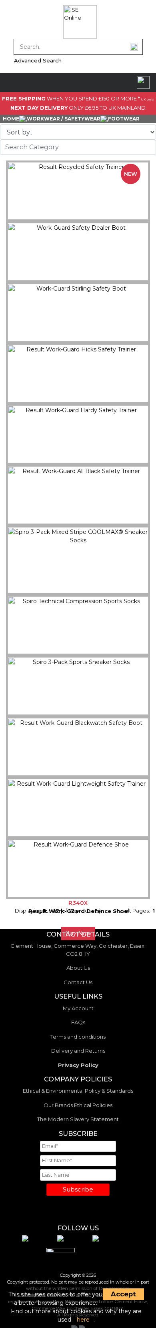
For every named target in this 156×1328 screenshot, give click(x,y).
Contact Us (78, 982)
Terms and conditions (78, 1036)
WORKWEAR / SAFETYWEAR (63, 119)
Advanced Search (38, 60)
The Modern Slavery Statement (78, 1119)
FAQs (78, 1022)
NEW (130, 174)
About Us (78, 968)
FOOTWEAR (124, 119)
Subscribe (78, 1189)
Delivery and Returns (78, 1050)
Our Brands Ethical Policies (78, 1105)
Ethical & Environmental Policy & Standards (78, 1090)
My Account (78, 1008)
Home (11, 119)
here (83, 1319)
